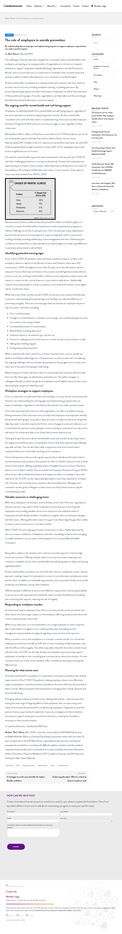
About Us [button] (51, 6)
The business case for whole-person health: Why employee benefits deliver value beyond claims (103, 117)
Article (12, 18)
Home (29, 6)
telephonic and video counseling (48, 534)
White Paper (98, 96)
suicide (52, 765)
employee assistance (29, 765)
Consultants (66, 6)
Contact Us (11, 891)
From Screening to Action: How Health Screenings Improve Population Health (104, 151)
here (45, 726)
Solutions (38, 6)
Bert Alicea (9, 765)
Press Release (98, 75)
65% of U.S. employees (63, 147)
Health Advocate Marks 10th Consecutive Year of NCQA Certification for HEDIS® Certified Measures (103, 169)
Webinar (96, 89)
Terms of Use (77, 910)
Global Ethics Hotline (65, 910)
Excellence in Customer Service (101, 67)
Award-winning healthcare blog (15, 920)
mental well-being (43, 68)
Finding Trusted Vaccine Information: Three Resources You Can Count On (104, 134)
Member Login (100, 6)
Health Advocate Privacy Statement (46, 910)
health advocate (42, 765)
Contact (85, 6)
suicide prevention (63, 765)
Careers (76, 6)
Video (95, 82)
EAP (17, 765)
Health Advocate (14, 736)
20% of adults (25, 142)
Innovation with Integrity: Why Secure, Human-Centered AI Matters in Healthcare (103, 186)
